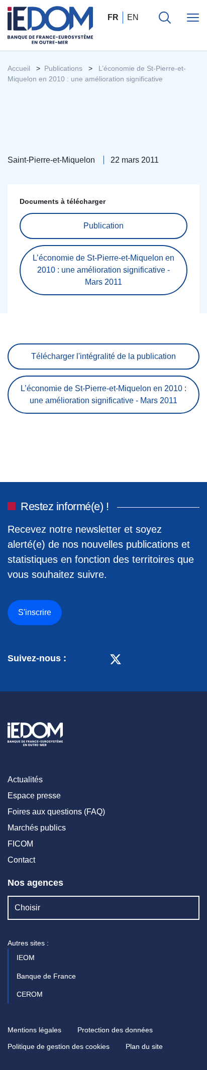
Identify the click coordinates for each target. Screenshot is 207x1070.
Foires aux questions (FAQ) (56, 811)
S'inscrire (34, 612)
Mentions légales (34, 1030)
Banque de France (47, 976)
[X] (116, 658)
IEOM (27, 958)
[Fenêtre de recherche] (165, 17)
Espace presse (34, 795)
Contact (21, 860)
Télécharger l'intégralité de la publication (103, 356)
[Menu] (193, 17)
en (133, 17)
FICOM (20, 844)
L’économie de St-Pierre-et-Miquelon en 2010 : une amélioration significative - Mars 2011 (103, 270)
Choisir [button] (27, 907)
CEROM (31, 994)
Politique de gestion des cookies (59, 1046)
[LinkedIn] (79, 658)
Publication (103, 225)
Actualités (25, 779)
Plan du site (144, 1046)
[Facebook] (96, 658)
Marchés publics (37, 827)
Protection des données (115, 1030)
